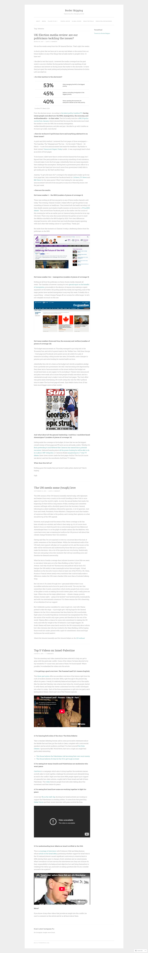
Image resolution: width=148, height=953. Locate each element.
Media (44, 21)
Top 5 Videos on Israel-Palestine (54, 650)
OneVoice (37, 771)
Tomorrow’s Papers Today (53, 149)
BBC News (37, 180)
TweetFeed (98, 30)
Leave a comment (51, 41)
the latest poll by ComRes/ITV (71, 113)
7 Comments (49, 653)
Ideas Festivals (88, 21)
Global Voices (39, 802)
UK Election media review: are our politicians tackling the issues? (56, 36)
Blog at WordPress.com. (42, 942)
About (38, 21)
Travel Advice (65, 21)
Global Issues (76, 21)
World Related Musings (104, 21)
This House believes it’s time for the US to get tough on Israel (57, 759)
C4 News (76, 177)
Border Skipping (74, 10)
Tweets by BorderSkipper (102, 33)
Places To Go (52, 21)
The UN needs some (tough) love (55, 487)
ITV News (83, 177)
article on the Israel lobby (48, 854)
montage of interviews (48, 851)
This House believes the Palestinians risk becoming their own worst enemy (63, 756)
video (48, 782)
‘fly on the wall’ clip (48, 797)
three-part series (43, 676)
